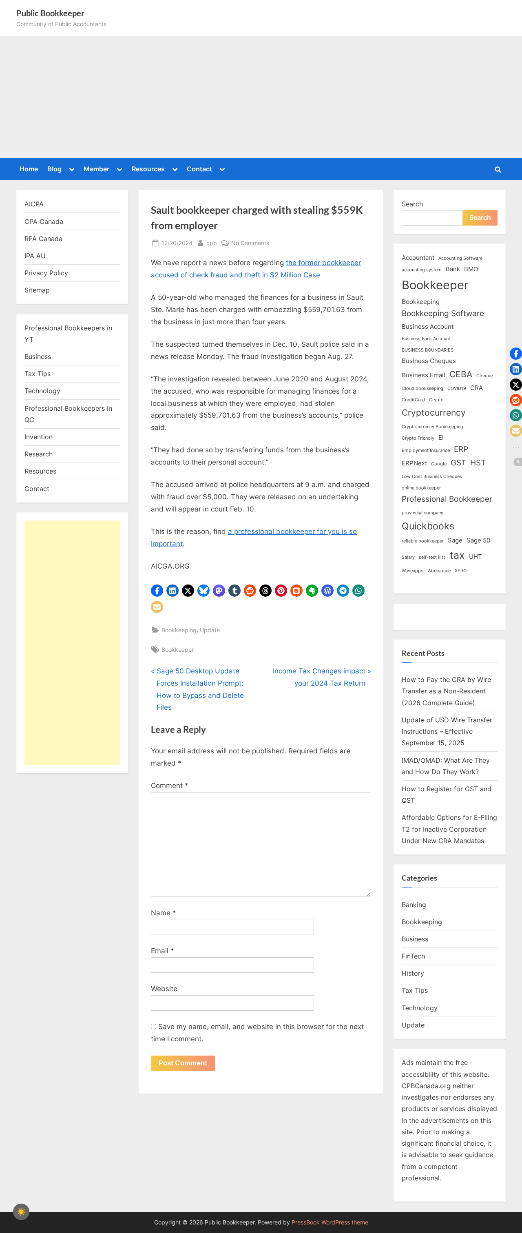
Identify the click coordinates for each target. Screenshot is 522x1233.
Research (38, 454)
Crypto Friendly (418, 438)
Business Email (423, 375)
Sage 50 (478, 540)
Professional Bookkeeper (447, 499)
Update (210, 629)
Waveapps (412, 570)
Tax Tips (37, 374)
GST (458, 462)
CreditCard (413, 400)
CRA (476, 388)
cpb (211, 242)
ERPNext (414, 463)
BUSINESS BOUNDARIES (427, 350)
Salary (408, 557)
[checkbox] (21, 1212)
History (413, 973)
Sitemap (37, 290)
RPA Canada (43, 239)
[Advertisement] (261, 97)
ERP (461, 449)
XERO (461, 570)
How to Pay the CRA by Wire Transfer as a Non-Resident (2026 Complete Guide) (446, 691)
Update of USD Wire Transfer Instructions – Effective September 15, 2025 (447, 731)
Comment (169, 785)
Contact (199, 169)
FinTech (413, 956)
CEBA (460, 374)
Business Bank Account (426, 338)
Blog (54, 169)
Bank (453, 269)
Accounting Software (460, 258)
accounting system (422, 269)
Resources (148, 169)
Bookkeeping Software (443, 313)
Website (164, 989)
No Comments (250, 243)
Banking (414, 905)
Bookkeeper (177, 649)
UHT (475, 556)
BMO (471, 269)
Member (96, 169)
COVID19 (456, 388)
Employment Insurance (426, 450)
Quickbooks (428, 526)
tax (457, 555)
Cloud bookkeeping (422, 388)
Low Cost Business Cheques (432, 476)
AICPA (34, 204)
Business (37, 356)
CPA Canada (43, 221)
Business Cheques (429, 361)
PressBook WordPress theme (330, 1222)
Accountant (418, 257)
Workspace (439, 570)
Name (163, 913)
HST (478, 462)
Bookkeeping (179, 629)
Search (412, 204)
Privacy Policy (46, 273)
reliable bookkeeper (423, 541)
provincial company (422, 513)
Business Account (427, 326)
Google (439, 464)
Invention (38, 437)
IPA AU (35, 256)
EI (441, 437)
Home (29, 169)
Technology (42, 391)
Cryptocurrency (434, 412)
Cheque (484, 376)
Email (162, 951)
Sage (455, 540)
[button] (157, 590)
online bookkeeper (421, 488)
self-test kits (432, 557)
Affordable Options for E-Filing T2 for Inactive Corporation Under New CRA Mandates (449, 829)
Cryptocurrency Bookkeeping (432, 426)
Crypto (436, 400)
